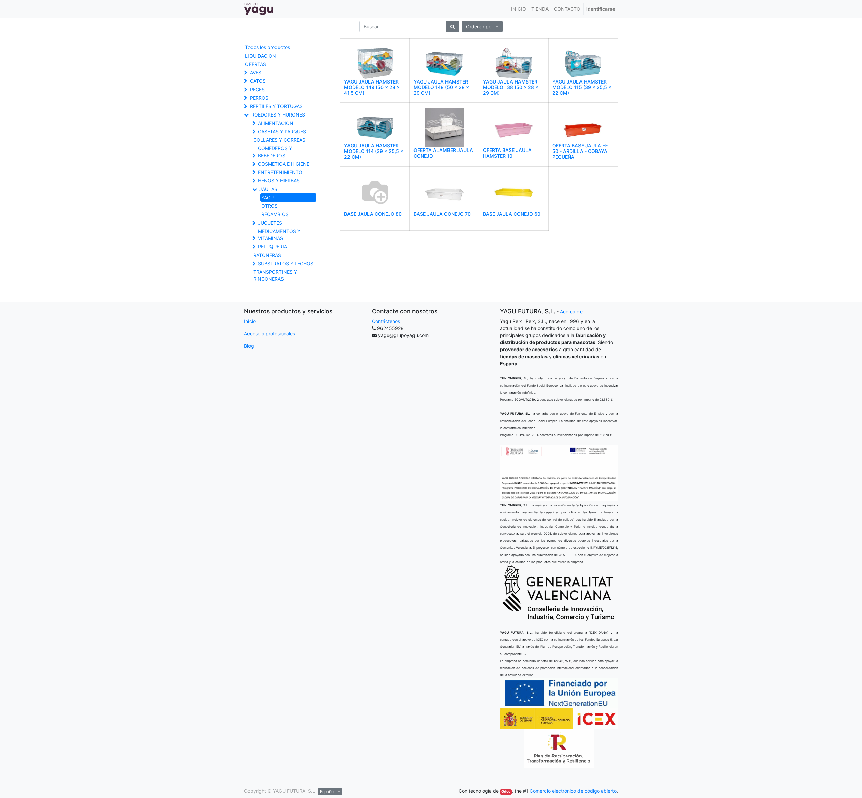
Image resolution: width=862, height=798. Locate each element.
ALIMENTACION (275, 123)
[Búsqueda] (452, 26)
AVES (255, 72)
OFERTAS (255, 64)
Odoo (505, 791)
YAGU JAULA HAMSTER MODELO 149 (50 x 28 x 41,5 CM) (372, 87)
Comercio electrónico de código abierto (573, 791)
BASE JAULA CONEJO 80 (373, 214)
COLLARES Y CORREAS (279, 140)
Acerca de (571, 311)
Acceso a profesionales (269, 333)
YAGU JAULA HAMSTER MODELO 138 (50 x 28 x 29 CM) (510, 87)
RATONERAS (267, 255)
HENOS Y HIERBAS (279, 181)
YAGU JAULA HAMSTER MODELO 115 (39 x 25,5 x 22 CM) (581, 87)
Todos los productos (267, 47)
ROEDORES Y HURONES (278, 115)
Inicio (250, 321)
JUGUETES (270, 223)
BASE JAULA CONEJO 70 (442, 214)
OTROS (269, 206)
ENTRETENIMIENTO (280, 172)
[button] (482, 26)
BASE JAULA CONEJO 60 (511, 214)
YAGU (267, 197)
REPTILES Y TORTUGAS (276, 106)
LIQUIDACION (260, 56)
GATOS (258, 81)
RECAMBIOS (275, 214)
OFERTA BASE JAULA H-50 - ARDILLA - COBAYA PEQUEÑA (580, 151)
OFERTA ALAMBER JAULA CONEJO (443, 153)
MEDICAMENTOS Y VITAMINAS (279, 234)
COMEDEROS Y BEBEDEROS (275, 151)
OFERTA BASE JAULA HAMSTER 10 (507, 153)
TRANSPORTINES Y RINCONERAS (275, 275)
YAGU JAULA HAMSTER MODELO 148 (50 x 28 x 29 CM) (441, 87)
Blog (249, 346)
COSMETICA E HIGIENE (283, 164)
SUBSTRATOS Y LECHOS (285, 263)
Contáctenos (386, 321)
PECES (257, 89)
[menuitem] (518, 9)
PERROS (259, 98)
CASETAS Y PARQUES (282, 131)
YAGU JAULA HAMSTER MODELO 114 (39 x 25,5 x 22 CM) (373, 151)
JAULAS (268, 189)
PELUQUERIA (272, 247)
